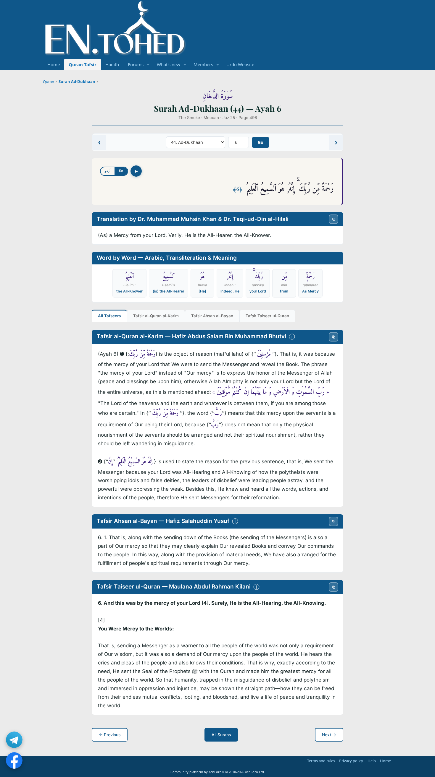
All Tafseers (109, 315)
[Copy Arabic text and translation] (333, 219)
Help (372, 760)
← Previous (109, 734)
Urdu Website (240, 64)
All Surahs (221, 734)
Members (203, 64)
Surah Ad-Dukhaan (77, 81)
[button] (148, 64)
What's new (168, 64)
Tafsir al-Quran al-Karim (156, 315)
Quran (48, 81)
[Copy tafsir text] (333, 337)
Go (260, 142)
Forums (136, 64)
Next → (329, 734)
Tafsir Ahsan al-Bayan (212, 315)
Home (53, 64)
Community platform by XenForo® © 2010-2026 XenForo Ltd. (217, 772)
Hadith (112, 64)
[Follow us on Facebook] (14, 760)
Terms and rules (321, 760)
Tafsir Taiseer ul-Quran (267, 315)
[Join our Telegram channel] (14, 740)
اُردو (107, 171)
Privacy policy (351, 760)
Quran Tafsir (82, 64)
